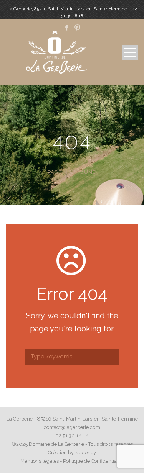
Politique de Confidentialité (93, 461)
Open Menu (130, 52)
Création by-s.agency (72, 452)
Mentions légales (39, 461)
